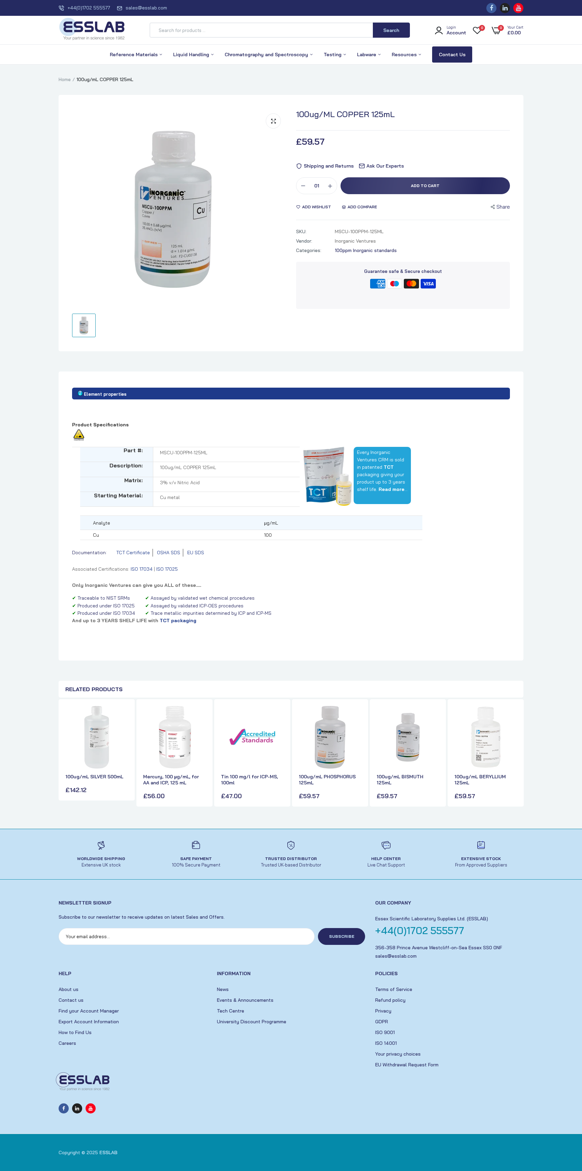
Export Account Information (89, 1022)
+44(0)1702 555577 (88, 8)
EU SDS (195, 552)
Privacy (383, 1011)
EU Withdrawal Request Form (407, 1065)
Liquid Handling (192, 54)
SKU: (301, 231)
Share (503, 207)
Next (516, 753)
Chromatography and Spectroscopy (267, 54)
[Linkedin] (505, 8)
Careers (67, 1043)
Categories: (308, 250)
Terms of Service (393, 989)
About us (68, 989)
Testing (333, 54)
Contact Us (452, 54)
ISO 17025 (167, 569)
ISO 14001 (386, 1043)
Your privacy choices (398, 1054)
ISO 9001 (385, 1032)
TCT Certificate (133, 552)
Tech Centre (230, 1011)
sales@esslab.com (146, 8)
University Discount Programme (251, 1022)
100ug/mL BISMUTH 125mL (400, 780)
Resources (405, 54)
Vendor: (304, 241)
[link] (122, 717)
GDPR (381, 1022)
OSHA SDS (168, 552)
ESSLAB (108, 1152)
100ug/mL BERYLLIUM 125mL (480, 780)
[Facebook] (491, 8)
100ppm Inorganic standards (366, 250)
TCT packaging (178, 620)
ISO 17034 (142, 569)
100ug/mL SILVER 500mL (94, 777)
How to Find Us (75, 1032)
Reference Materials (134, 54)
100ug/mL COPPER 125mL (345, 114)
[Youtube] (518, 8)
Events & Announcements (245, 1000)
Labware (367, 54)
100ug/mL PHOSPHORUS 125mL (327, 780)
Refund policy (390, 1000)
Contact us (71, 1000)
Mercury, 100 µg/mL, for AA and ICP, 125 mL (171, 780)
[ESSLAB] (92, 30)
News (223, 989)
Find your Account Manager (89, 1011)
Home (65, 79)
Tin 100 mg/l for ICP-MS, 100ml (249, 780)
